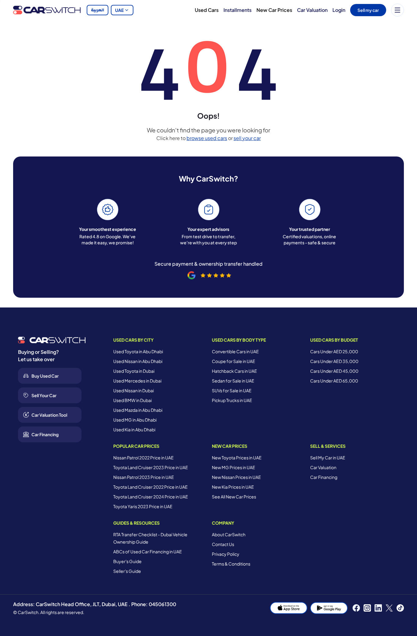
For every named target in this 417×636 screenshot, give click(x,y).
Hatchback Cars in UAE (234, 371)
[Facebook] (356, 608)
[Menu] (397, 10)
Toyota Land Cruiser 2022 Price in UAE (150, 487)
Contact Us (223, 544)
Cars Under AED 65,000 (334, 380)
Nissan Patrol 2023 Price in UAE (143, 477)
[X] (389, 608)
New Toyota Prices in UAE (237, 457)
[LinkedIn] (378, 608)
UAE (119, 10)
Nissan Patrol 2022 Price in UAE (143, 457)
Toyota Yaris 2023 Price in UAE (142, 506)
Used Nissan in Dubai (133, 390)
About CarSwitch (228, 534)
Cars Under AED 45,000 (334, 371)
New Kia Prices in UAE (233, 487)
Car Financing (323, 477)
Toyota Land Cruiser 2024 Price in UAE (150, 496)
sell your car (247, 138)
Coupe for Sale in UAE (233, 361)
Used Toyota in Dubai (133, 371)
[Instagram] (367, 608)
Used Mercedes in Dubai (137, 380)
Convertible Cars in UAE (235, 351)
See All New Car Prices (234, 496)
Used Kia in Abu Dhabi (134, 429)
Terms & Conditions (231, 563)
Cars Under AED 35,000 (334, 361)
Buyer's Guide (127, 561)
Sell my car (368, 10)
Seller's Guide (127, 571)
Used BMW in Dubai (132, 400)
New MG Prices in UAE (233, 467)
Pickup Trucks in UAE (232, 400)
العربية (97, 10)
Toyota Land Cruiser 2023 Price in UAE (150, 467)
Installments (237, 10)
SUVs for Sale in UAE (232, 390)
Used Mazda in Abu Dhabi (137, 410)
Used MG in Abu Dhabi (135, 419)
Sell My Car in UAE (327, 457)
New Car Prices (274, 10)
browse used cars (207, 138)
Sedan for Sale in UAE (233, 380)
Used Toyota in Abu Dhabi (138, 351)
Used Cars (207, 10)
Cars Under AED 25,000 (334, 351)
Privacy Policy (225, 554)
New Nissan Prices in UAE (236, 477)
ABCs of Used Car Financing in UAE (147, 551)
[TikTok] (400, 608)
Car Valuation (312, 10)
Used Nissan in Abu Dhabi (137, 361)
